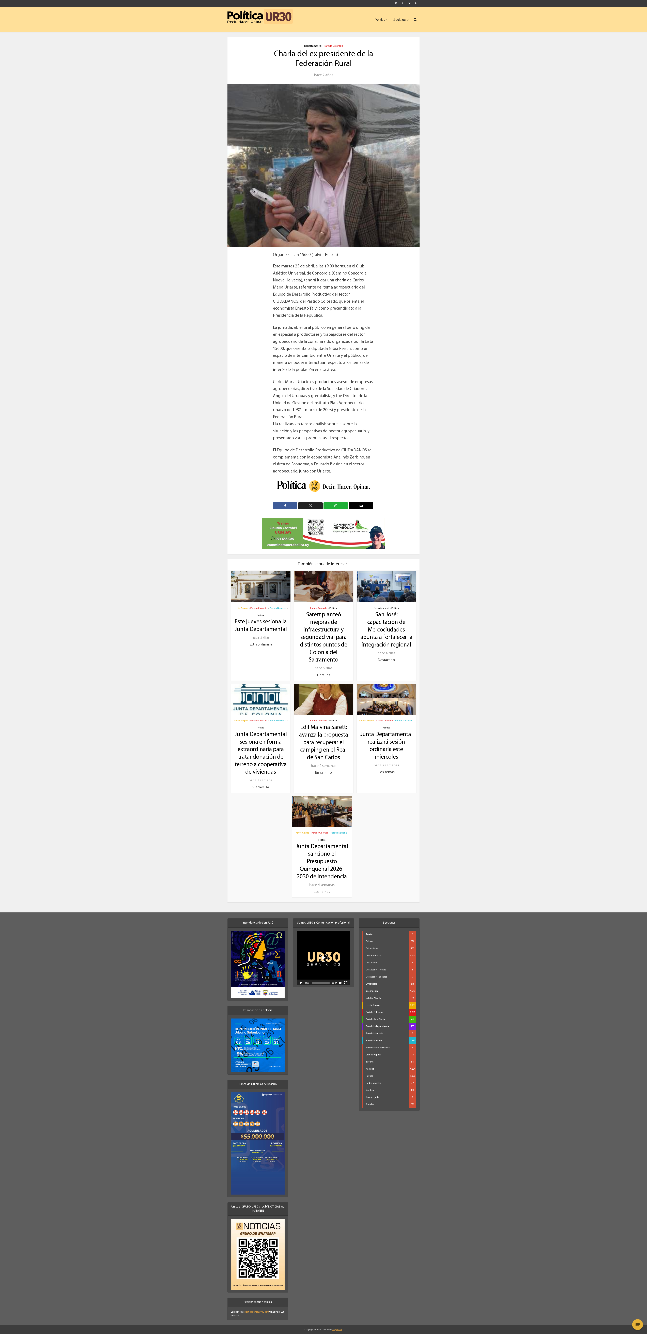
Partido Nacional (278, 604)
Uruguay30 (337, 1325)
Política (380, 19)
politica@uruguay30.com (256, 1307)
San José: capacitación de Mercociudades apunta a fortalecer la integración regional (386, 626)
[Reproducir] (301, 978)
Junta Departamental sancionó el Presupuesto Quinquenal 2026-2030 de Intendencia (322, 857)
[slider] (321, 978)
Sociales (399, 19)
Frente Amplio (241, 604)
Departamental (312, 46)
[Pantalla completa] (346, 978)
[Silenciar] (340, 978)
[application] (323, 953)
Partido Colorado (333, 46)
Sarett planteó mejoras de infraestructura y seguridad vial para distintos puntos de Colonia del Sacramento (323, 633)
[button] (323, 953)
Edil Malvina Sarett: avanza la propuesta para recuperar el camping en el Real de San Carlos (323, 738)
